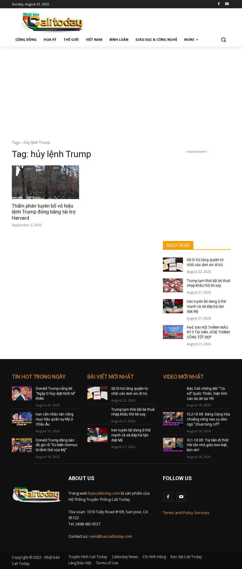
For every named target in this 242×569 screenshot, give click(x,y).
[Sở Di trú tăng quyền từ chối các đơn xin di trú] (173, 264)
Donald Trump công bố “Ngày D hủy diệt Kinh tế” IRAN (55, 394)
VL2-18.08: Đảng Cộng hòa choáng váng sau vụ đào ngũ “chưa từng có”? (208, 419)
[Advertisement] (121, 91)
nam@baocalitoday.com (110, 536)
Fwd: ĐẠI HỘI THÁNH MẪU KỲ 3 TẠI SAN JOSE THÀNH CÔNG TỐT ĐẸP (208, 332)
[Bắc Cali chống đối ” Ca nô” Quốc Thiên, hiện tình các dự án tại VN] (173, 393)
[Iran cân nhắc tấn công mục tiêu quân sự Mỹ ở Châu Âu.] (22, 419)
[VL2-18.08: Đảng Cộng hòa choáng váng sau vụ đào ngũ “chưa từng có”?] (173, 419)
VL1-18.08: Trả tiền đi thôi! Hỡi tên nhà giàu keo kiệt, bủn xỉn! (208, 445)
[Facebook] (218, 4)
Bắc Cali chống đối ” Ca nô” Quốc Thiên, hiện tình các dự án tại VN (207, 394)
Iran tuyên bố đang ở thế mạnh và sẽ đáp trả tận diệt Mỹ (206, 306)
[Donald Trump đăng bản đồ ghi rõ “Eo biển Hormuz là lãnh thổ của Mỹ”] (22, 445)
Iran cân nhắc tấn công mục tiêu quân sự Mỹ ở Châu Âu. (54, 419)
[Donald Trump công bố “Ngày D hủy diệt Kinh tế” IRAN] (22, 393)
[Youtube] (226, 4)
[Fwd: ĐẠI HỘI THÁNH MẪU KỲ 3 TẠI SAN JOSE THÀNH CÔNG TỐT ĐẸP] (173, 332)
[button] (223, 40)
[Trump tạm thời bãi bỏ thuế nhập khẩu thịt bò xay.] (173, 285)
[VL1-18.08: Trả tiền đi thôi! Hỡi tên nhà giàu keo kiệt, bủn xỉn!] (173, 445)
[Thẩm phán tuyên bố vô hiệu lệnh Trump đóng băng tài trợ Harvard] (45, 182)
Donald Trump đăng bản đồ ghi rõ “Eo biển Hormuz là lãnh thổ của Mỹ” (57, 445)
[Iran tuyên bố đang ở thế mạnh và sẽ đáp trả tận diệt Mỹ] (173, 306)
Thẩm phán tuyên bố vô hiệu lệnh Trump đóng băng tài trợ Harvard (44, 212)
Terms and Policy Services (186, 512)
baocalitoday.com (104, 493)
